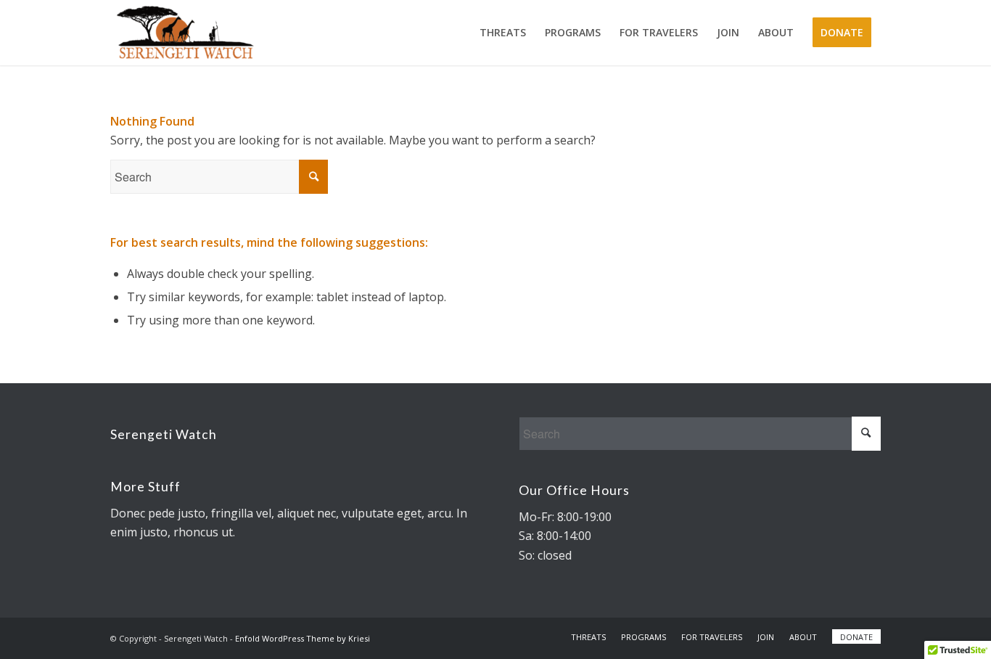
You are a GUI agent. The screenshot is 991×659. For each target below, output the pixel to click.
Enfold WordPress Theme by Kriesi (302, 638)
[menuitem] (502, 32)
